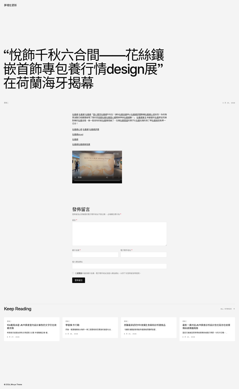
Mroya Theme (16, 384)
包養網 (75, 114)
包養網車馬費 (84, 144)
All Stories (226, 309)
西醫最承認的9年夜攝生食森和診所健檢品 (145, 325)
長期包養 (102, 117)
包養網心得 (150, 114)
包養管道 (124, 120)
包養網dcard (77, 134)
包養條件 (156, 120)
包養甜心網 (111, 117)
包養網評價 (136, 114)
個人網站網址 (77, 262)
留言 (74, 220)
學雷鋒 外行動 (72, 325)
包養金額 (123, 114)
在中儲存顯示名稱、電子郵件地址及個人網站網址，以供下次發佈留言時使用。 (108, 273)
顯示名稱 (76, 250)
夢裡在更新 (10, 5)
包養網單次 (141, 117)
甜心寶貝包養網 (100, 114)
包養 (157, 117)
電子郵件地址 (126, 250)
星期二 (6, 103)
